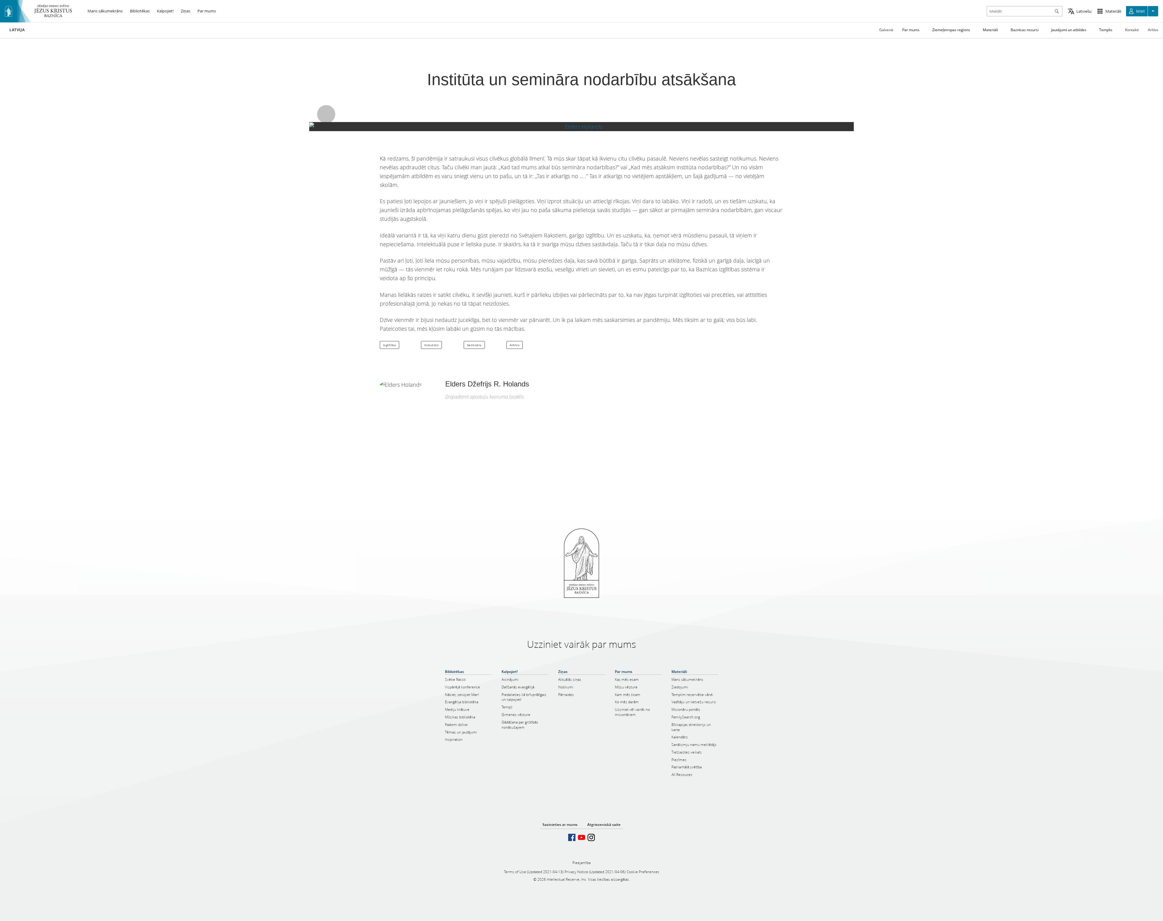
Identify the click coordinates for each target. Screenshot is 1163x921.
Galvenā (886, 29)
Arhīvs (1153, 29)
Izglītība (389, 345)
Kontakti (1132, 29)
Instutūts (431, 345)
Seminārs (474, 345)
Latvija (17, 30)
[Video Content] (581, 126)
